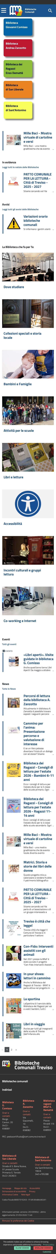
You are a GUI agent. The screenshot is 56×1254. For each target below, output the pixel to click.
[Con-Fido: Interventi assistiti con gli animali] (15, 954)
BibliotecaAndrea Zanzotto (16, 45)
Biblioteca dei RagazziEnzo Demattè (14, 68)
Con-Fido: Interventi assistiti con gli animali (38, 950)
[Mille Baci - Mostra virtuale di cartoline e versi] (15, 140)
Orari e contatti (6, 1114)
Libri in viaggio (34, 1024)
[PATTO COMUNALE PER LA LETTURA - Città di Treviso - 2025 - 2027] (15, 182)
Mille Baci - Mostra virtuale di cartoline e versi (38, 137)
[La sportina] (15, 1006)
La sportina (32, 999)
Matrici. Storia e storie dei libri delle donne (38, 866)
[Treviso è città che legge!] (15, 929)
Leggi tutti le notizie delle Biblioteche (20, 167)
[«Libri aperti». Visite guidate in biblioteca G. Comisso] (15, 662)
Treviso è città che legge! (37, 923)
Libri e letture (13, 477)
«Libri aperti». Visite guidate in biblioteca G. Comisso (38, 659)
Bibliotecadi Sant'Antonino (16, 108)
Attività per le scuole (19, 430)
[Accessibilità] (28, 503)
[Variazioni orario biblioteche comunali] (15, 224)
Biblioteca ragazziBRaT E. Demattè (49, 1105)
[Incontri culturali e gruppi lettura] (28, 550)
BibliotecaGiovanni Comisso (17, 25)
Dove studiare (14, 286)
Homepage (6, 1188)
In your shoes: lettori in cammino (37, 976)
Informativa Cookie (10, 1194)
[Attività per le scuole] (28, 410)
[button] (3, 10)
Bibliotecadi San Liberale (14, 87)
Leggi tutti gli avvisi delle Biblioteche (20, 209)
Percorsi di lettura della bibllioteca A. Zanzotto (37, 700)
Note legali (25, 1194)
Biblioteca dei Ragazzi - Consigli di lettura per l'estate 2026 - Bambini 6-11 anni (39, 771)
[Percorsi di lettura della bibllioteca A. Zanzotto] (15, 703)
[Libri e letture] (28, 457)
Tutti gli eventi (9, 644)
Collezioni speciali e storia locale (22, 335)
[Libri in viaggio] (15, 1031)
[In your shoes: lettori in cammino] (15, 981)
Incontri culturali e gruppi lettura (22, 572)
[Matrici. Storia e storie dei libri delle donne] (15, 869)
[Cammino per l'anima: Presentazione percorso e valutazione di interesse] (15, 731)
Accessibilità (13, 523)
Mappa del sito (20, 1188)
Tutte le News (9, 688)
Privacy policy (48, 1244)
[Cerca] (50, 10)
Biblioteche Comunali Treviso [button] (34, 1065)
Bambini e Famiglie (18, 383)
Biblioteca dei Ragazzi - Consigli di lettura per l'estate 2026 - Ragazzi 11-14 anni (38, 807)
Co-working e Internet (20, 620)
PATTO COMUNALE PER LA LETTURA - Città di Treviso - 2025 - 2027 (38, 180)
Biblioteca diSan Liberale (9, 1157)
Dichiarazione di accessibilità (14, 1191)
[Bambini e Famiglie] (28, 364)
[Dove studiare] (28, 267)
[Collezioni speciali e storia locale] (28, 313)
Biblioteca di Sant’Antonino (43, 1158)
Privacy (32, 1191)
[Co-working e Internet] (28, 601)
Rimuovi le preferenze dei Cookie (18, 1220)
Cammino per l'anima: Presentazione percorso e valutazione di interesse (34, 733)
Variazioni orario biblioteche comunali (36, 220)
